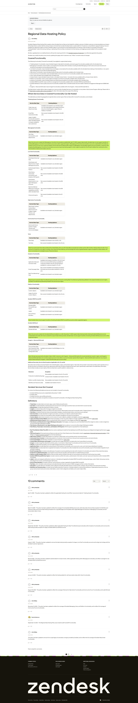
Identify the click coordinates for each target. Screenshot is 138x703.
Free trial (101, 4)
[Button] (29, 475)
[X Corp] (105, 29)
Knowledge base (79, 4)
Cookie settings (47, 700)
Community (88, 4)
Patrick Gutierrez (35, 617)
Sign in (95, 4)
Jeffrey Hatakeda (35, 487)
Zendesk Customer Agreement (76, 53)
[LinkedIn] (103, 29)
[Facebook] (107, 29)
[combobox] (96, 481)
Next (71, 654)
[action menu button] (109, 487)
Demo (107, 4)
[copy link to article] (109, 29)
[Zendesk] (69, 686)
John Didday (34, 38)
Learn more (66, 439)
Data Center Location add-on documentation (41, 91)
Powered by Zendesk (106, 700)
